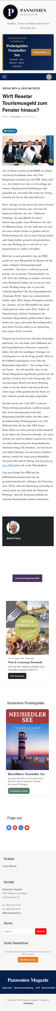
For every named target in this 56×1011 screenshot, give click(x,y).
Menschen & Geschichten (21, 88)
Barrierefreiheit (48, 987)
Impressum (7, 987)
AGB (37, 987)
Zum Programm (17, 675)
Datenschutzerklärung (23, 987)
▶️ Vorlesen (10, 131)
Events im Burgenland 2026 (27, 578)
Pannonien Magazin (28, 979)
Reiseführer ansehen (28, 959)
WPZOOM (28, 1003)
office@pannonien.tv (11, 912)
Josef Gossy (16, 116)
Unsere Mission (9, 865)
